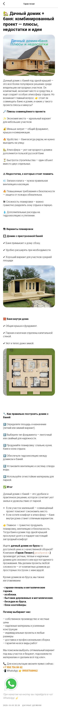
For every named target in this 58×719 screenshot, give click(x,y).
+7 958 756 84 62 (12, 667)
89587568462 (30, 670)
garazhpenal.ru (42, 552)
